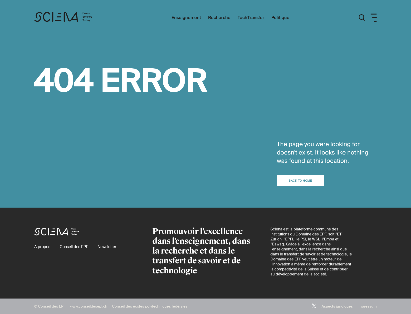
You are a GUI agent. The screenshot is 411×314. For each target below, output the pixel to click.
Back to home (300, 181)
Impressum (367, 306)
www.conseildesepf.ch (88, 306)
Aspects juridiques (337, 306)
